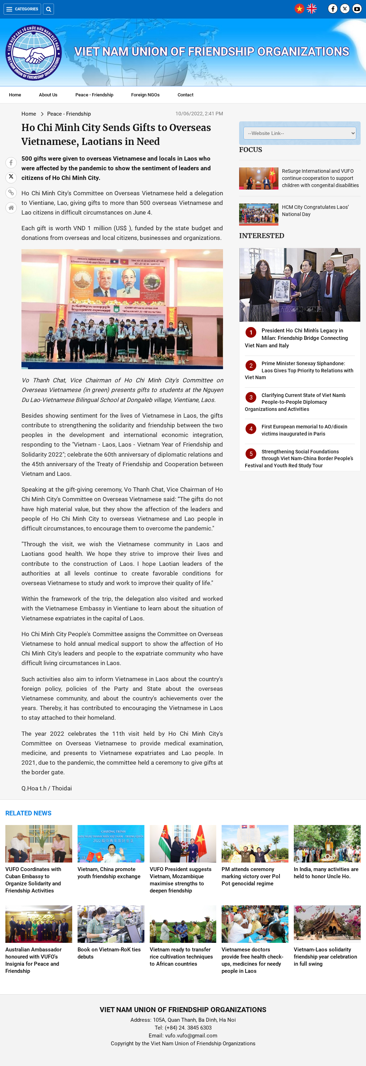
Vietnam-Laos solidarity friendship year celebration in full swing (325, 956)
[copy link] (11, 192)
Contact (185, 94)
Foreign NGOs (145, 94)
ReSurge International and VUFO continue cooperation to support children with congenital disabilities (320, 178)
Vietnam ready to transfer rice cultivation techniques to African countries (181, 956)
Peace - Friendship (94, 94)
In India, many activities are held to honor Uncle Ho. (326, 873)
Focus (250, 149)
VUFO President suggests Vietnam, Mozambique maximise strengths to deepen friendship (181, 880)
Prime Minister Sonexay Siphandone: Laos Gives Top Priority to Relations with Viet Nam (299, 370)
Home (15, 94)
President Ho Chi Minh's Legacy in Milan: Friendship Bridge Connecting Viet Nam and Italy (296, 338)
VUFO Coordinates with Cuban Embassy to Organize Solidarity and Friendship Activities (33, 880)
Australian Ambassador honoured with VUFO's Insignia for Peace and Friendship (33, 960)
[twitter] (345, 9)
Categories (26, 9)
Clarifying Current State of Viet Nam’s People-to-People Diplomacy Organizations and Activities (295, 402)
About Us (48, 94)
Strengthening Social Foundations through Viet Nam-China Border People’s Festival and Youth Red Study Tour (299, 458)
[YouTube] (357, 9)
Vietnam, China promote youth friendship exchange (109, 873)
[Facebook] (333, 9)
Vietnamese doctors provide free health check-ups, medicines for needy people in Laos (252, 960)
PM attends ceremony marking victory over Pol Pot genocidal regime (251, 876)
